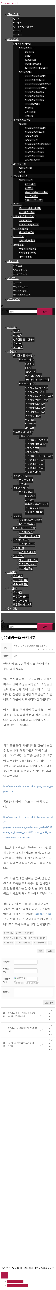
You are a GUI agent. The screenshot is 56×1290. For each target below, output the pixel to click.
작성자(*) (7, 962)
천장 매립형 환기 (27, 240)
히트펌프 (29, 188)
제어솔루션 (18, 244)
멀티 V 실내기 (25, 72)
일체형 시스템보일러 (29, 224)
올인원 (22, 172)
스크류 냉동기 (31, 196)
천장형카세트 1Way (34, 100)
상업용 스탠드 (31, 140)
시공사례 (13, 261)
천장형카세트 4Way (34, 92)
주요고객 (17, 31)
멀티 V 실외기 (25, 48)
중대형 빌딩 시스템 (22, 44)
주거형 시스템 (19, 164)
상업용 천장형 (31, 136)
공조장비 (17, 204)
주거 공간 (17, 266)
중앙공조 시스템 (20, 176)
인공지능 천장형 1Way (36, 88)
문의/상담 (13, 299)
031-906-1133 (43, 913)
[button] (15, 656)
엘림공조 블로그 (20, 287)
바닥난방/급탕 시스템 (23, 216)
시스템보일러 (25, 220)
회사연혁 (17, 23)
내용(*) (6, 992)
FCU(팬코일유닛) (27, 212)
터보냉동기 (30, 184)
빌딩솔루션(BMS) (27, 253)
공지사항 (17, 283)
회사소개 (13, 14)
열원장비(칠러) (26, 180)
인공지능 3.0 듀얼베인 (35, 76)
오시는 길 (17, 35)
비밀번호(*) (6, 970)
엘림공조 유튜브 (20, 291)
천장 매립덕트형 (32, 104)
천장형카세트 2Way (34, 96)
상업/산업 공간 (20, 270)
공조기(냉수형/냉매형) (30, 208)
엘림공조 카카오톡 (21, 295)
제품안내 (13, 39)
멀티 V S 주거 (25, 168)
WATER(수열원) (33, 64)
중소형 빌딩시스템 (21, 120)
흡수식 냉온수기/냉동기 (36, 192)
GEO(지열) (30, 60)
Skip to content (9, 3)
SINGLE (23, 124)
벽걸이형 (29, 108)
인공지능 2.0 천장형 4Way (38, 84)
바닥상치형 (30, 112)
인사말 (16, 18)
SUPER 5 (29, 52)
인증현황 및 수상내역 (23, 27)
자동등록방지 (6, 980)
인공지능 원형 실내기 (35, 80)
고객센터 (13, 278)
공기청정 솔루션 (20, 228)
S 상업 (28, 56)
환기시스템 (18, 236)
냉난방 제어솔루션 (27, 248)
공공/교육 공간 (20, 274)
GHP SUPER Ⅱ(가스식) (36, 68)
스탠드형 (29, 116)
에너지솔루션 (25, 257)
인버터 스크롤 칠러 (34, 200)
